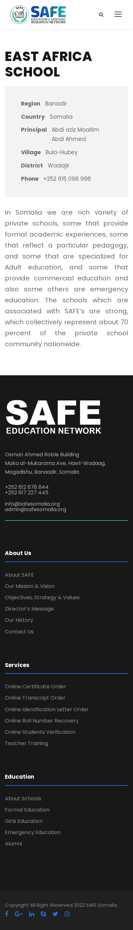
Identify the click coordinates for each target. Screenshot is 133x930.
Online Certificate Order (35, 686)
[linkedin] (31, 914)
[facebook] (6, 914)
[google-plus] (19, 914)
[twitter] (55, 914)
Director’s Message (29, 608)
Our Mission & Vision (30, 586)
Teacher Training (26, 743)
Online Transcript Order (35, 698)
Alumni (13, 843)
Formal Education (27, 810)
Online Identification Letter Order (47, 709)
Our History (19, 620)
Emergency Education (33, 832)
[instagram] (67, 914)
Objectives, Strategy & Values (42, 597)
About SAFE (19, 575)
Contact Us (19, 631)
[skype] (43, 914)
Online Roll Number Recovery (42, 720)
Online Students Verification (40, 732)
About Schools (23, 798)
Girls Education (24, 821)
